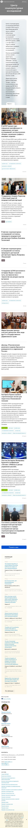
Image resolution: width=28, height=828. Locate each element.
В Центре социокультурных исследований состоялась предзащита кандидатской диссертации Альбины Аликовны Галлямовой (13, 236)
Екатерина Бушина (5, 735)
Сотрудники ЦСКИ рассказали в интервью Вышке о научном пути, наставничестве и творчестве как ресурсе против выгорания (13, 275)
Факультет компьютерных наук (7, 793)
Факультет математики (6, 797)
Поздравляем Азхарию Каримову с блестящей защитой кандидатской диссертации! (13, 198)
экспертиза (17, 430)
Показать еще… (14, 547)
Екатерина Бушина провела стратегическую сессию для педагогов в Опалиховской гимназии (11, 397)
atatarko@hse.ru (4, 763)
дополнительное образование (8, 168)
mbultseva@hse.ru (8, 761)
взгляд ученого (5, 303)
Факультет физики (5, 806)
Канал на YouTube (7, 698)
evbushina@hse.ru (5, 764)
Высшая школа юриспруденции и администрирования (8, 778)
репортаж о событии (6, 166)
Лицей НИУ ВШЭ (5, 774)
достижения (8, 221)
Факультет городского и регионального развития (11, 789)
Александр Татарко (5, 723)
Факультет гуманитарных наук (7, 791)
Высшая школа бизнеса (6, 776)
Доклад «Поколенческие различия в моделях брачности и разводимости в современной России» (13, 348)
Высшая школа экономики (8, 1)
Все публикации (9, 691)
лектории (11, 428)
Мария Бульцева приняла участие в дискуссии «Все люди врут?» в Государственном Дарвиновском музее (12, 333)
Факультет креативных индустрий (8, 795)
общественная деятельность (19, 433)
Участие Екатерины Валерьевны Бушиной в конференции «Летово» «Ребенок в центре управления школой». (12, 463)
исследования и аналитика (15, 163)
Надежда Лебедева (6, 712)
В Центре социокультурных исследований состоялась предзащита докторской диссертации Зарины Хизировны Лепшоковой (13, 252)
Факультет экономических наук (7, 809)
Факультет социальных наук (7, 804)
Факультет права (4, 802)
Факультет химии (4, 808)
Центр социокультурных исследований (14, 8)
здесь (22, 817)
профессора (5, 163)
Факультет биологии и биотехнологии (9, 784)
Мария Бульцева (5, 746)
